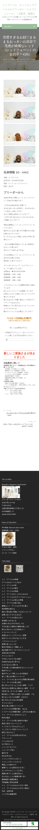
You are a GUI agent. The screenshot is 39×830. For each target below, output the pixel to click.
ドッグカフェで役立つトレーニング (15, 729)
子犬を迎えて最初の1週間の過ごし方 (15, 626)
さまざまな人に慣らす (10, 665)
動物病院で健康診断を (10, 779)
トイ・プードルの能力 (10, 588)
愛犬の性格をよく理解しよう (12, 647)
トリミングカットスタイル (11, 762)
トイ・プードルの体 (9, 585)
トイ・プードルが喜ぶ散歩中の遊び (15, 720)
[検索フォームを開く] (34, 26)
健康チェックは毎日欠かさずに (13, 768)
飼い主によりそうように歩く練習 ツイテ (17, 685)
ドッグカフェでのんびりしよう (13, 726)
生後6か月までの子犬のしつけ (13, 623)
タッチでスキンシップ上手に (12, 771)
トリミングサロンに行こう (11, 759)
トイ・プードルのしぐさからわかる (15, 594)
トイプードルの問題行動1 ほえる (14, 709)
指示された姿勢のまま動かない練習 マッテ (18, 688)
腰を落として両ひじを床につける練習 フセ (18, 694)
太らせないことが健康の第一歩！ (14, 776)
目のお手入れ (7, 756)
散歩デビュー (7, 670)
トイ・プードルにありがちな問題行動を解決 (18, 679)
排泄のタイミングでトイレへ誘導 (14, 635)
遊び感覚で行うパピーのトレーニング (16, 650)
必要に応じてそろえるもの (11, 615)
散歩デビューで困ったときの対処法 (15, 673)
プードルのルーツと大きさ (11, 582)
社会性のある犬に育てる (11, 662)
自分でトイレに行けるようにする (14, 638)
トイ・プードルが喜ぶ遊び (11, 682)
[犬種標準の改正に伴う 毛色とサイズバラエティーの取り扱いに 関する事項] (19, 343)
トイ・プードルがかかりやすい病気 (15, 785)
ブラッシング (7, 738)
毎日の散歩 (6, 718)
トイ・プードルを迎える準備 (12, 600)
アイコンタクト (7, 656)
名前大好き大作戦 (8, 653)
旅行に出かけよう (8, 732)
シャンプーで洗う (8, 750)
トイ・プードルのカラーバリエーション (16, 597)
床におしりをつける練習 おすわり (15, 697)
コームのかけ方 (7, 741)
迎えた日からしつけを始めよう (13, 629)
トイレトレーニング (9, 632)
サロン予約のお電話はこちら (19, 828)
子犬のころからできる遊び (11, 659)
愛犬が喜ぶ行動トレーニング (12, 706)
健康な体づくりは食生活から (12, 773)
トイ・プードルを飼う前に (11, 603)
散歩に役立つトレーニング (11, 723)
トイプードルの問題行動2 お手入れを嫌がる (18, 712)
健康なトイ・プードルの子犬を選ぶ (15, 606)
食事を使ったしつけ (9, 644)
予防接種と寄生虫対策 (10, 782)
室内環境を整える (8, 609)
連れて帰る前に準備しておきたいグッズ (16, 612)
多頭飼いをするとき (9, 621)
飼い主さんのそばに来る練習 (12, 700)
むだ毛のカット (7, 744)
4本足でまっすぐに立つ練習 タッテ (15, 691)
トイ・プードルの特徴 (10, 579)
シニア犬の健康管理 (9, 794)
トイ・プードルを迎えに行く (12, 618)
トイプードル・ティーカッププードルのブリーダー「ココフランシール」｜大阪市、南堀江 (20, 9)
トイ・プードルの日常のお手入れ (14, 735)
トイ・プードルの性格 (10, 591)
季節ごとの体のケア (9, 765)
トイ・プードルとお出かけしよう (14, 715)
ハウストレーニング (9, 641)
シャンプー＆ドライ (9, 747)
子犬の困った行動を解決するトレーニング (17, 668)
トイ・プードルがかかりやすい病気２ (16, 788)
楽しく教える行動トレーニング (13, 676)
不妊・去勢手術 (7, 791)
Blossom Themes (29, 820)
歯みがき (5, 753)
